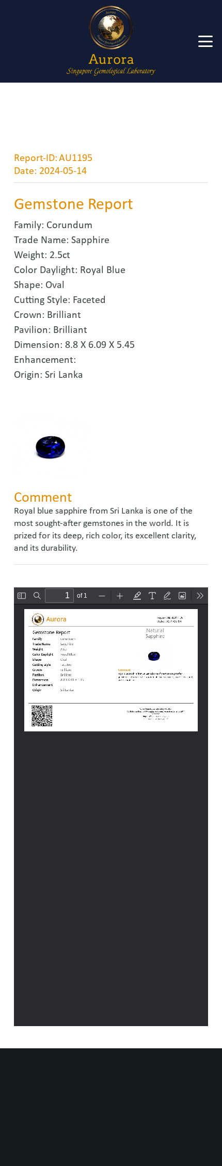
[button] (205, 41)
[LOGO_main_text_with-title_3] (111, 41)
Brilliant (64, 315)
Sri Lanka (64, 375)
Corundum (69, 225)
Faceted (89, 300)
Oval (55, 285)
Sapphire (90, 240)
